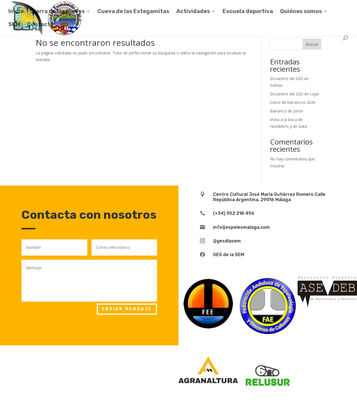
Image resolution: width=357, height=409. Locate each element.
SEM (14, 25)
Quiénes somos (301, 12)
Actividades (193, 12)
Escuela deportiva (248, 12)
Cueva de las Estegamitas (133, 12)
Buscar (312, 44)
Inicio (16, 12)
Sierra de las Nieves (58, 12)
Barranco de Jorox (286, 111)
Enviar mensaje (127, 309)
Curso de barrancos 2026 (292, 102)
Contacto (40, 25)
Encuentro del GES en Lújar (294, 94)
